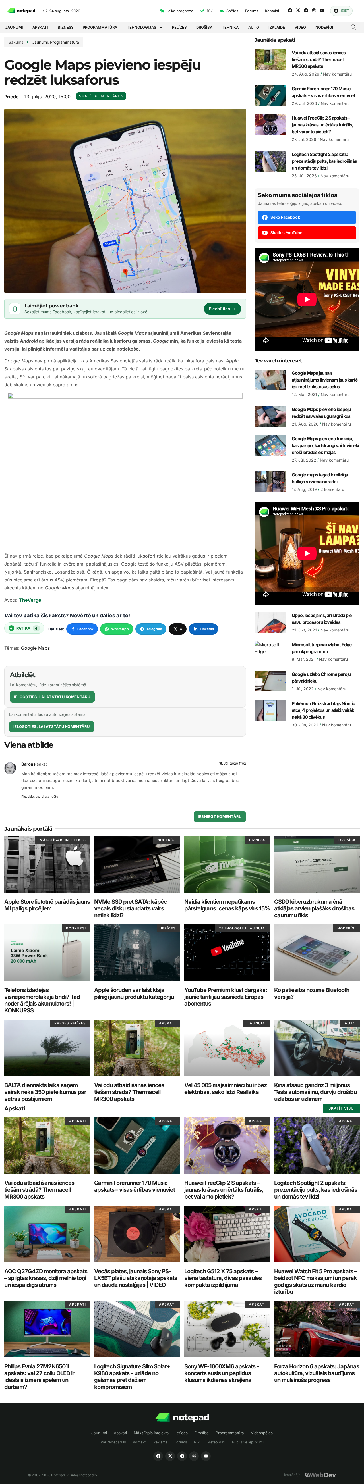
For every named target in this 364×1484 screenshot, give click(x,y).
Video (300, 27)
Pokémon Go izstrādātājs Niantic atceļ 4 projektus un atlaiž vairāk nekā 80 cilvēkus (323, 710)
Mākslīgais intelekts (151, 1433)
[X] (170, 1456)
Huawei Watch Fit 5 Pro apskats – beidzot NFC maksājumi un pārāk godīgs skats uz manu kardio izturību (315, 1281)
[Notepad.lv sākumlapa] (182, 1418)
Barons (28, 764)
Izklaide (276, 27)
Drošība (204, 27)
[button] (353, 28)
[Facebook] (290, 10)
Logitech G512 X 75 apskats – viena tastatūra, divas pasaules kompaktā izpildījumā (223, 1278)
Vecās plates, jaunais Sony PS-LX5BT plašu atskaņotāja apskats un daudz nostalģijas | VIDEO (135, 1278)
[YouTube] (206, 1456)
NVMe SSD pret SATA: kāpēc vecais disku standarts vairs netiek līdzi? (130, 908)
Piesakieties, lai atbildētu (39, 797)
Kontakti (139, 1442)
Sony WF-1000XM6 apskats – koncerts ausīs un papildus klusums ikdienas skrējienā (221, 1373)
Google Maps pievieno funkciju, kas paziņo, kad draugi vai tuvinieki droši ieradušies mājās (325, 445)
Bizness (65, 27)
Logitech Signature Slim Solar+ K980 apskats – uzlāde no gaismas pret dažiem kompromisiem (132, 1376)
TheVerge (30, 600)
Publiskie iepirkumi (248, 1442)
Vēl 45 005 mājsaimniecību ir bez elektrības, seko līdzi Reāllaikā (225, 1088)
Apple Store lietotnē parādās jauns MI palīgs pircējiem (47, 905)
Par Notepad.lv (113, 1442)
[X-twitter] (298, 10)
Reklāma (160, 1442)
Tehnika (230, 27)
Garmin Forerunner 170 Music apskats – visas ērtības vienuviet (134, 1186)
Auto (253, 27)
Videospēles (262, 1433)
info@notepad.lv (84, 1475)
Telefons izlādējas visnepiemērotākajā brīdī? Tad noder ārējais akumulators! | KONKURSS (42, 1000)
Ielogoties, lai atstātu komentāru (52, 697)
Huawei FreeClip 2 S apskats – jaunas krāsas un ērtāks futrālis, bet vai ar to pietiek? (322, 124)
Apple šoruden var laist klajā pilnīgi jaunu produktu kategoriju (134, 993)
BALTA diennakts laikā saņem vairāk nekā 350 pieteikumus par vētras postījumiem (45, 1092)
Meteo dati (216, 1442)
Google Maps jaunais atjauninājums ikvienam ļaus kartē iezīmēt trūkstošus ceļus (325, 379)
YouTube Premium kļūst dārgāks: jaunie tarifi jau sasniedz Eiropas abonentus (225, 997)
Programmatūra (100, 27)
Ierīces (181, 1433)
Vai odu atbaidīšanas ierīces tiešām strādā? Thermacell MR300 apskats (319, 59)
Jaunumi (14, 27)
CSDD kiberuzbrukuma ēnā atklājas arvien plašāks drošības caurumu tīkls (314, 908)
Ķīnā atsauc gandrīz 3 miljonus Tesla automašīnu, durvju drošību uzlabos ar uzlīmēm (315, 1092)
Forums (180, 1442)
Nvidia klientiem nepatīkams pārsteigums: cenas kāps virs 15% (227, 905)
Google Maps (35, 648)
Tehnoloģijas (141, 27)
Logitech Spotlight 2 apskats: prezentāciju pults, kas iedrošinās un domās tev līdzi (324, 161)
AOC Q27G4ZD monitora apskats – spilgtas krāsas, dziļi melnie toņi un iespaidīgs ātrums (45, 1278)
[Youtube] (322, 10)
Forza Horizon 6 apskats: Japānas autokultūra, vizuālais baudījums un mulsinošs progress (316, 1373)
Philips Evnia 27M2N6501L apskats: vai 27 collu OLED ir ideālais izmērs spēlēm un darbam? (39, 1376)
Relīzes (179, 27)
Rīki (197, 1442)
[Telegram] (306, 10)
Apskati (40, 27)
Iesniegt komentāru (220, 816)
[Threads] (314, 10)
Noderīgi (324, 27)
